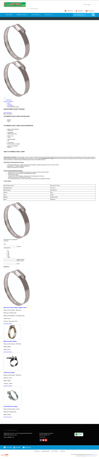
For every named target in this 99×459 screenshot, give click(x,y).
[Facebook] (41, 441)
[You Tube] (43, 441)
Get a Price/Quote (8, 112)
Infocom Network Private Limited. (91, 455)
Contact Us (48, 14)
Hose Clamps (10, 105)
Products (9, 104)
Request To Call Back (8, 101)
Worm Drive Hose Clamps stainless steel (15, 307)
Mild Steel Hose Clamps (10, 341)
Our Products (36, 14)
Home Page (9, 14)
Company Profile (22, 14)
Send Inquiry (8, 99)
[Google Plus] (46, 441)
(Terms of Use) (94, 454)
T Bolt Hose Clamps (9, 372)
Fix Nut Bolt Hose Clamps (11, 406)
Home (8, 102)
